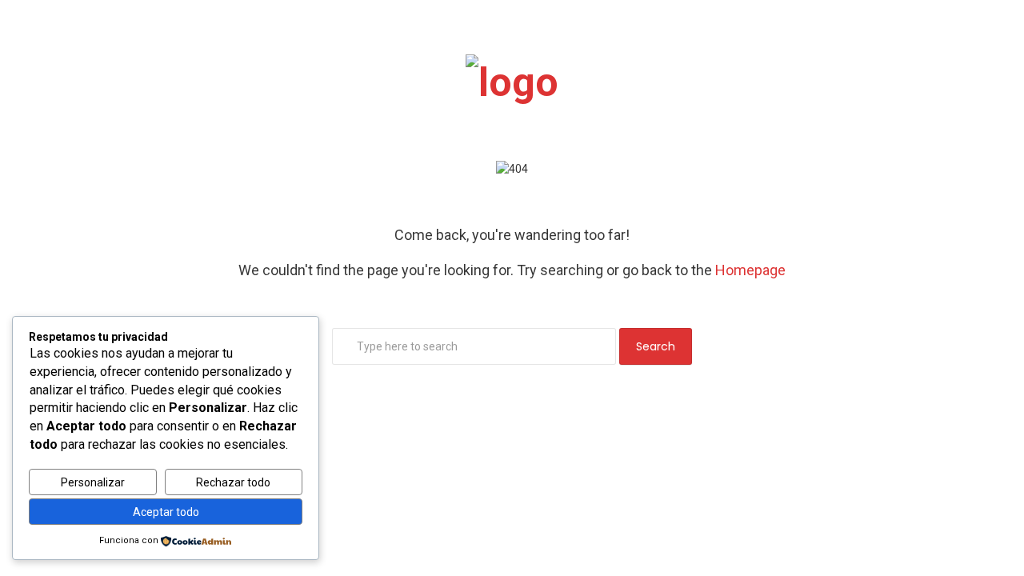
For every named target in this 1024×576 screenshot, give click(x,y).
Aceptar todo (166, 512)
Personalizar (93, 482)
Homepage (750, 270)
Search (655, 346)
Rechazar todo (233, 482)
